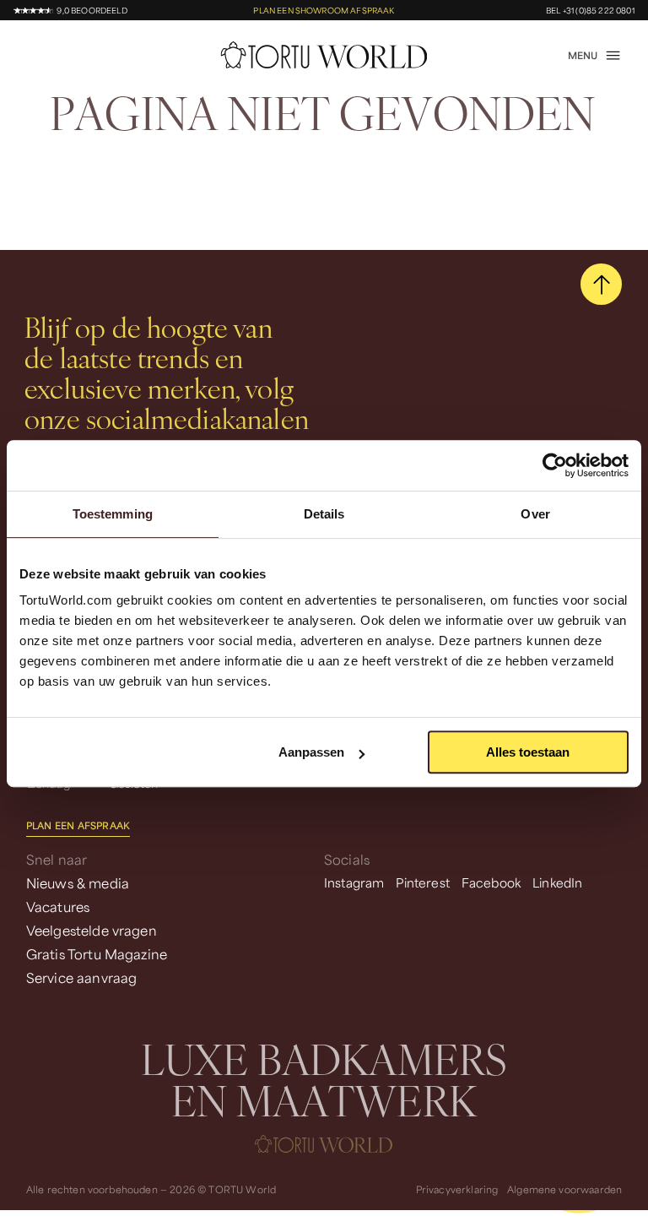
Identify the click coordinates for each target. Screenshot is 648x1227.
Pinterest (422, 882)
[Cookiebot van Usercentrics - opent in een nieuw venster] (555, 465)
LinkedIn (557, 882)
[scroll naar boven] (601, 284)
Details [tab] (324, 514)
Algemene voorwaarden (564, 1189)
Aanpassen (311, 752)
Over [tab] (535, 514)
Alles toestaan (528, 752)
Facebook (491, 882)
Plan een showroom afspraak (323, 10)
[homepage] (324, 54)
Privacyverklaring (457, 1189)
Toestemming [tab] (113, 514)
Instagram (354, 882)
